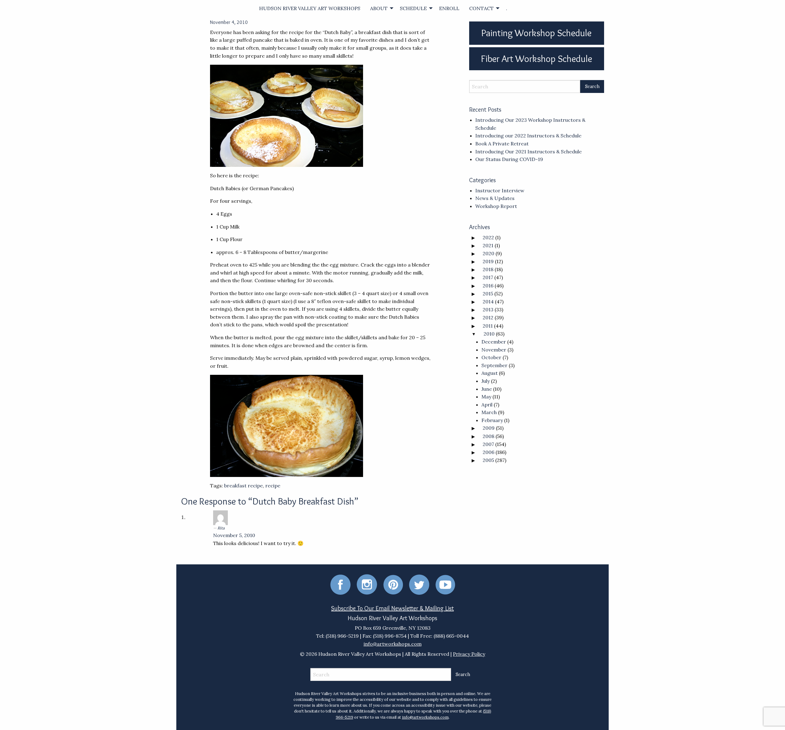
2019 (488, 261)
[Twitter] (419, 584)
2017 (488, 277)
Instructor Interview (499, 190)
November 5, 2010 (234, 535)
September (494, 365)
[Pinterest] (393, 584)
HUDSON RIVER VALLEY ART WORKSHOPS (309, 8)
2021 (488, 245)
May (486, 397)
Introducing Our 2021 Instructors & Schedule (528, 151)
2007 (488, 444)
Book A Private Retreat (502, 143)
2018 (488, 269)
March (489, 412)
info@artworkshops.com (393, 644)
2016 (488, 285)
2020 (488, 253)
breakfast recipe (243, 485)
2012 (488, 317)
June (486, 389)
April (486, 405)
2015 (488, 293)
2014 (488, 301)
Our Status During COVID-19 (509, 159)
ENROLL (449, 8)
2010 (489, 334)
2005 (488, 460)
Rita (221, 528)
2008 (488, 436)
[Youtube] (445, 584)
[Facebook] (340, 584)
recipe (272, 485)
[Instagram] (367, 584)
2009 (489, 428)
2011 (488, 326)
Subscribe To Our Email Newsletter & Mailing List (392, 608)
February (492, 420)
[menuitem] (309, 8)
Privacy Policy (469, 654)
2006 (488, 452)
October (491, 357)
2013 (488, 309)
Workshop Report (496, 206)
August (489, 373)
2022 (488, 237)
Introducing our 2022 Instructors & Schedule (528, 136)
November (493, 350)
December (493, 342)
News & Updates (495, 198)
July (485, 381)
